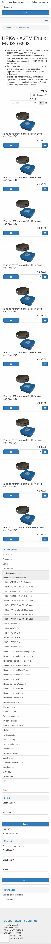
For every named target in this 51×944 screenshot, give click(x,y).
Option (6, 730)
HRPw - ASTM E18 (12, 632)
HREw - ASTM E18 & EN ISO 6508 (18, 600)
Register (6, 828)
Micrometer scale (10, 720)
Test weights (8, 568)
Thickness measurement (13, 762)
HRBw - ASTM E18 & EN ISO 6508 (18, 586)
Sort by (33, 98)
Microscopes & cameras (13, 725)
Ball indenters (9, 707)
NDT (4, 781)
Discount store (9, 559)
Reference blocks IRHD (13, 697)
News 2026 (7, 554)
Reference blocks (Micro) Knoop (16, 674)
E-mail (5, 869)
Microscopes (8, 776)
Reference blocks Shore (13, 693)
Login (25, 824)
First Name (7, 850)
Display (43, 90)
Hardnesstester (9, 735)
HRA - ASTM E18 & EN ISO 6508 (18, 582)
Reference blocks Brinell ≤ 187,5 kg (18, 656)
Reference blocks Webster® (15, 683)
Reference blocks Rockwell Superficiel (19, 651)
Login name (8, 802)
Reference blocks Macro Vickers (16, 665)
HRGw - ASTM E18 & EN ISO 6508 (18, 609)
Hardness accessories (12, 573)
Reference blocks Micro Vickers (16, 670)
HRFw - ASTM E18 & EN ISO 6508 (18, 605)
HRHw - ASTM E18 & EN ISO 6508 (18, 614)
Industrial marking (10, 758)
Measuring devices (10, 753)
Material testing (9, 739)
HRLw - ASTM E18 (12, 623)
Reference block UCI (12, 679)
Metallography (9, 767)
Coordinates (8, 899)
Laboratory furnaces (11, 744)
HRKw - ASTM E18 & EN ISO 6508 (18, 619)
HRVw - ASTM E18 (12, 646)
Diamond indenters (11, 702)
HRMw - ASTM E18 (12, 628)
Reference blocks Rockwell (14, 577)
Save (25, 12)
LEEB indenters (9, 711)
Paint (5, 790)
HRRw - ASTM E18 (12, 637)
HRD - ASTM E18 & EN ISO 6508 (18, 596)
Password (7, 812)
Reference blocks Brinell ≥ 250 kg (17, 660)
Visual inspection (10, 748)
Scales (5, 563)
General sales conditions (13, 894)
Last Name (7, 859)
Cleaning (6, 785)
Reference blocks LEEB (13, 688)
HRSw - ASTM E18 (12, 642)
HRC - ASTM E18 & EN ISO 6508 (18, 591)
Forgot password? (10, 833)
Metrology (7, 771)
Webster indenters (11, 716)
